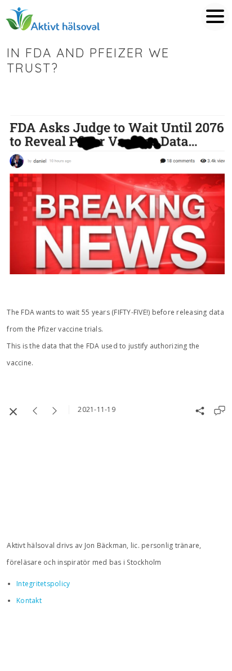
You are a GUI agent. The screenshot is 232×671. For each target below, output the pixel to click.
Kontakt (29, 600)
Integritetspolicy (43, 583)
